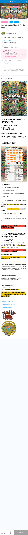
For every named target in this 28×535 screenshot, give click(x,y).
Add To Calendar (7, 40)
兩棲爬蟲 (6, 63)
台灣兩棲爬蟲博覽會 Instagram (8, 304)
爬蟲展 (19, 60)
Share (24, 4)
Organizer (3, 533)
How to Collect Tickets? (10, 56)
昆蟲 (10, 60)
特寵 (14, 60)
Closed (21, 532)
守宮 (6, 60)
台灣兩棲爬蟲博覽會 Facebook (8, 301)
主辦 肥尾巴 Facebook (6, 307)
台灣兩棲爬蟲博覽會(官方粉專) (10, 47)
